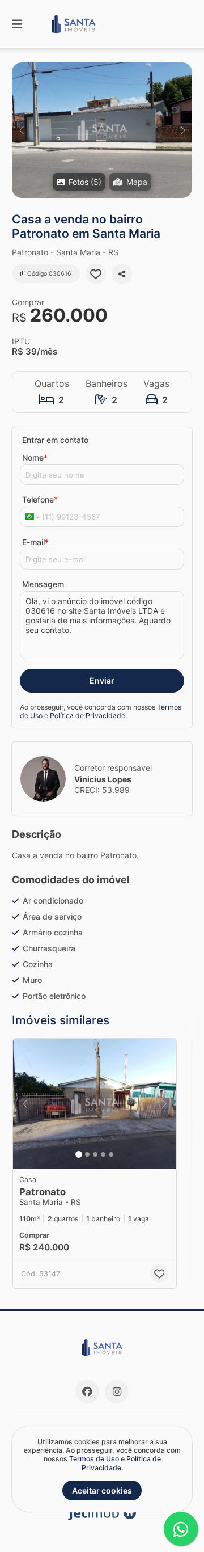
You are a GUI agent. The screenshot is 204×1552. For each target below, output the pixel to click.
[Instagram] (117, 1391)
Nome (35, 457)
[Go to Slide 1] (78, 1154)
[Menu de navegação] (17, 24)
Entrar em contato (55, 440)
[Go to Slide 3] (95, 1154)
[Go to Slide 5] (111, 1154)
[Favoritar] (96, 274)
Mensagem (43, 584)
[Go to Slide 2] (87, 1154)
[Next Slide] (182, 130)
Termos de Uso (94, 1458)
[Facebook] (87, 1391)
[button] (102, 130)
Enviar (102, 680)
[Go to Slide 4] (103, 1154)
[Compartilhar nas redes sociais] (122, 274)
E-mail (35, 542)
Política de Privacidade (87, 715)
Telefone (40, 499)
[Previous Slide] (21, 130)
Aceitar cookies (102, 1490)
